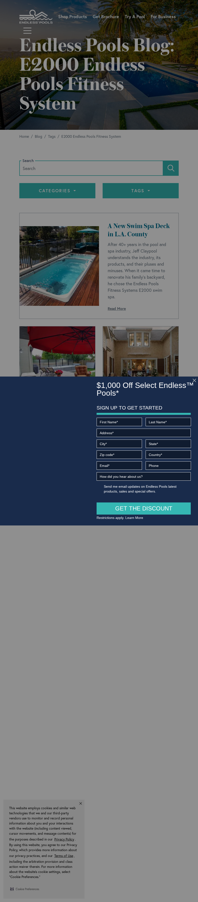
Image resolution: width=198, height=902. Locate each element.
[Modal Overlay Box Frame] (99, 451)
